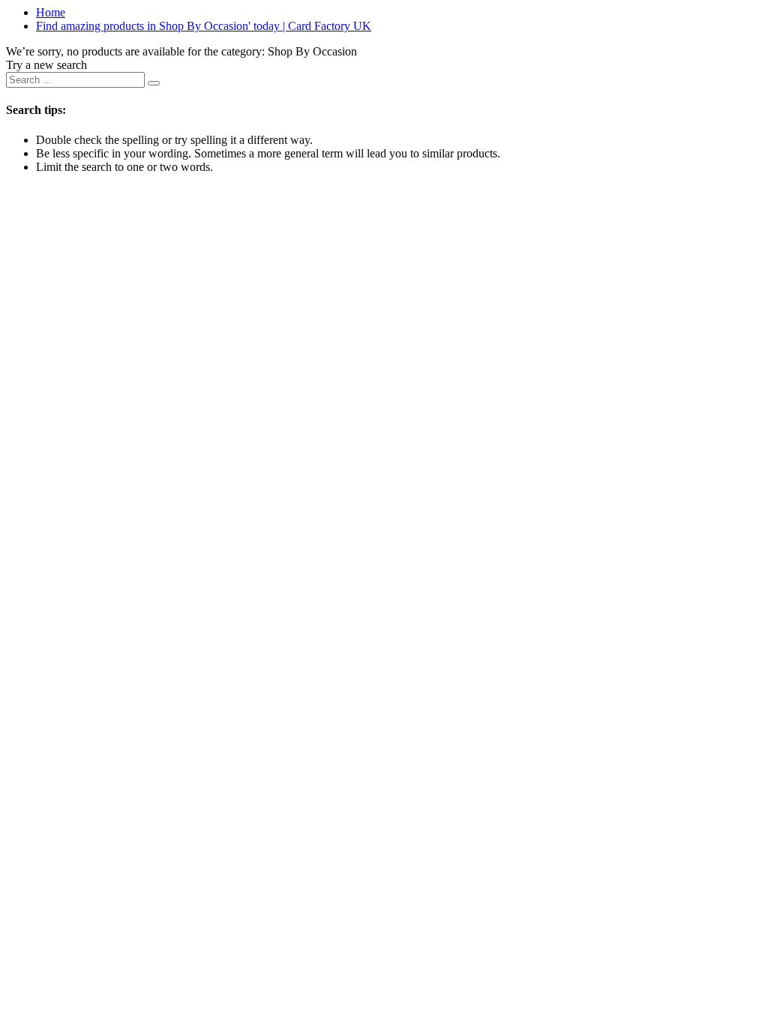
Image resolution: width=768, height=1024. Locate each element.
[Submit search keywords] (154, 83)
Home (50, 12)
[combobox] (75, 80)
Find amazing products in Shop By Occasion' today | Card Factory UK (203, 25)
